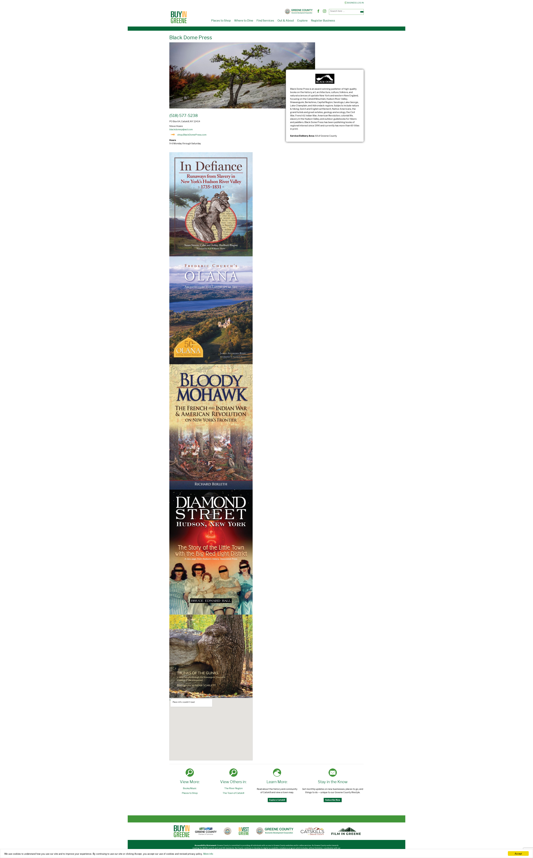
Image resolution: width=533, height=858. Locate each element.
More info (208, 853)
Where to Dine (243, 20)
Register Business (323, 20)
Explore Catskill (277, 800)
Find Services (265, 20)
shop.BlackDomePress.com (191, 134)
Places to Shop (221, 20)
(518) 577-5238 (183, 115)
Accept (518, 853)
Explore (302, 20)
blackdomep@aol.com (181, 129)
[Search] (361, 11)
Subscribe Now (332, 800)
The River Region (233, 788)
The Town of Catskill (233, 793)
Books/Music (190, 788)
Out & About (285, 20)
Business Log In (355, 3)
